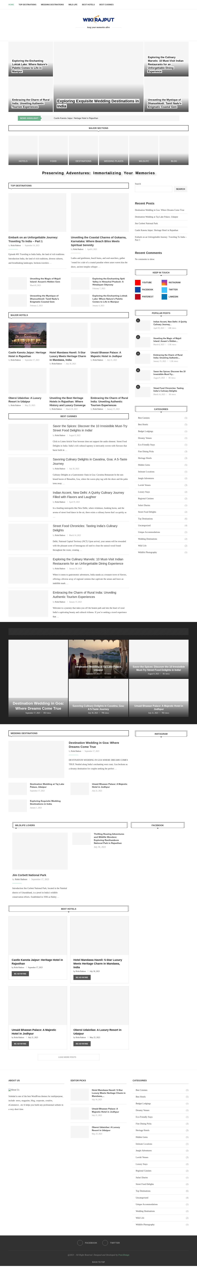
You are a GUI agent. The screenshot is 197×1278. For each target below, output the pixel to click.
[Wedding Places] (113, 150)
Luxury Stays (162, 492)
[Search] (187, 4)
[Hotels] (23, 150)
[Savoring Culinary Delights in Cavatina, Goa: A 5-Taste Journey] (28, 470)
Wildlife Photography (162, 552)
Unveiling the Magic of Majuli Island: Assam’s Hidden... (167, 339)
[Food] (53, 150)
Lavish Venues (162, 485)
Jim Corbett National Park (146, 223)
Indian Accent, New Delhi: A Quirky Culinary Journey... (170, 323)
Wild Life (72, 5)
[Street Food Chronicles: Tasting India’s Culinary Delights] (28, 537)
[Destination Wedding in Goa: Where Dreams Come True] (38, 678)
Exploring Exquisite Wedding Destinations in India (45, 802)
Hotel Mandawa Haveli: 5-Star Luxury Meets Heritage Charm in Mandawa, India (68, 356)
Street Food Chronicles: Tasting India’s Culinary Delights (168, 389)
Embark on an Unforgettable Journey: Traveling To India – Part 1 (33, 239)
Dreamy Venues (162, 438)
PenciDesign (123, 1255)
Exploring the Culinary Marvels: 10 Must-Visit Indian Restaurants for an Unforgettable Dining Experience (165, 64)
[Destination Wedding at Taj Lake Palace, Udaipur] (98, 659)
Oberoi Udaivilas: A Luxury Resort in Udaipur (106, 1129)
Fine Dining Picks (162, 451)
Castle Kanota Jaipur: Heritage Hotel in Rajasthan (76, 118)
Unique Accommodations (162, 532)
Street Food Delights (162, 512)
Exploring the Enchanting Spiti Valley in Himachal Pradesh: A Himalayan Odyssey (108, 281)
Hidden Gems (162, 465)
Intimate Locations (162, 472)
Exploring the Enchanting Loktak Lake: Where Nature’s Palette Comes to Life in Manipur (109, 298)
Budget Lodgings (162, 431)
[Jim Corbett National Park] (40, 851)
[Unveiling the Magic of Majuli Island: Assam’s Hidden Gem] (17, 283)
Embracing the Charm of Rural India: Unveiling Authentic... (168, 356)
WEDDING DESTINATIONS (24, 733)
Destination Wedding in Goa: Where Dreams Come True (159, 210)
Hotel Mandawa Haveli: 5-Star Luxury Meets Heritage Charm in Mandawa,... (109, 1093)
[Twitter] (101, 33)
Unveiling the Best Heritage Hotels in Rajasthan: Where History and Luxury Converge (67, 402)
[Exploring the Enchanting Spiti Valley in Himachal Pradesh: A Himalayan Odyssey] (80, 283)
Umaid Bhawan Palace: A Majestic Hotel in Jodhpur (109, 785)
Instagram (161, 734)
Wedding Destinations (52, 5)
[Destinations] (83, 150)
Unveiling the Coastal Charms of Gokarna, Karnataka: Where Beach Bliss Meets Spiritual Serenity (98, 241)
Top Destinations (27, 5)
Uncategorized (162, 525)
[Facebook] (96, 33)
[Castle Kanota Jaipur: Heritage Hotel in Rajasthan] (27, 335)
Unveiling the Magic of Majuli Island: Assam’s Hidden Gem (45, 280)
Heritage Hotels (162, 458)
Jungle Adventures (162, 478)
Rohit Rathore (16, 245)
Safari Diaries (162, 505)
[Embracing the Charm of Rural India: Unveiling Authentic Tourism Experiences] (30, 94)
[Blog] (174, 150)
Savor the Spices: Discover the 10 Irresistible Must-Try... (169, 372)
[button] (46, 118)
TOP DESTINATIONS (21, 185)
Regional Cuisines (162, 498)
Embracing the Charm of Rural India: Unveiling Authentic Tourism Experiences (31, 103)
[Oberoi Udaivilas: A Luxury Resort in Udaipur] (27, 380)
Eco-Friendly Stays (162, 445)
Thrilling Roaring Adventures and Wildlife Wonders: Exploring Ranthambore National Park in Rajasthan (109, 838)
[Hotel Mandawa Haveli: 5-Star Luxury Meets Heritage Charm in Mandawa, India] (69, 335)
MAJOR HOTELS (19, 315)
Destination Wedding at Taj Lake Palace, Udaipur (156, 217)
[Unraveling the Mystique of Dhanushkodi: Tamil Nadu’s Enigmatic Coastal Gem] (166, 94)
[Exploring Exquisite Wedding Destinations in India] (99, 77)
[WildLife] (143, 150)
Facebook (158, 825)
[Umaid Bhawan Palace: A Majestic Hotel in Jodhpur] (110, 335)
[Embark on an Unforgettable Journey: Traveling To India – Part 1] (37, 212)
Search (138, 184)
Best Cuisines (106, 5)
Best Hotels (88, 5)
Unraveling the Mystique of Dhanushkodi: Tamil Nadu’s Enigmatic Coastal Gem (164, 103)
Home (11, 5)
